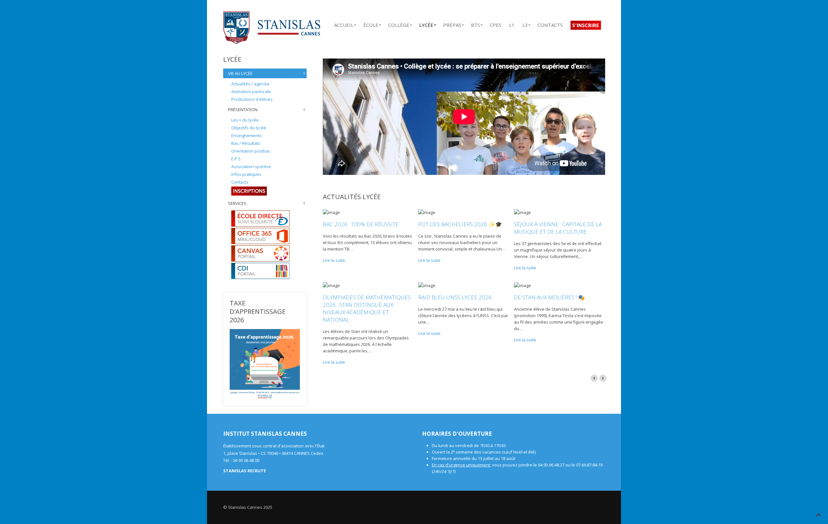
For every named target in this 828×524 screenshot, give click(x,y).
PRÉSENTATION (242, 109)
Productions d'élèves (252, 99)
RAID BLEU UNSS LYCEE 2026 (455, 297)
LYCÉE (426, 24)
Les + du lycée (245, 120)
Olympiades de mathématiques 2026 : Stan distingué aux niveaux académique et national (367, 308)
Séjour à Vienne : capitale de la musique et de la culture (558, 227)
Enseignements (246, 135)
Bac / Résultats (245, 143)
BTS (475, 24)
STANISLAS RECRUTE (244, 471)
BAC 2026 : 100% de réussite (361, 224)
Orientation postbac (250, 151)
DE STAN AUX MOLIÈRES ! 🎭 (549, 297)
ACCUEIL (344, 24)
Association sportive (251, 166)
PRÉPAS (452, 24)
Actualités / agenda (250, 84)
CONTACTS (550, 24)
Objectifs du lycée (248, 128)
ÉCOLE (370, 24)
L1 (512, 24)
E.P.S (236, 159)
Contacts (239, 182)
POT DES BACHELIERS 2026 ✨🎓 (460, 224)
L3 (525, 24)
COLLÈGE (398, 24)
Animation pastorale (251, 91)
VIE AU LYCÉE (240, 73)
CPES (495, 24)
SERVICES (237, 203)
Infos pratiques (246, 174)
